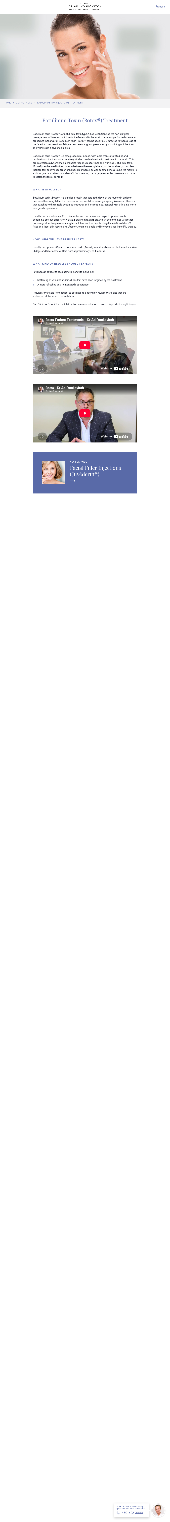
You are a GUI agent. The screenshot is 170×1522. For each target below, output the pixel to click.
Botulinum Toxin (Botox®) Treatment (60, 103)
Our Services (24, 103)
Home (8, 103)
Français (160, 7)
